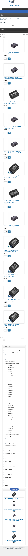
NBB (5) (9, 411)
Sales (26, 31)
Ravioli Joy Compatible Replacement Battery (10, 102)
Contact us (12, 547)
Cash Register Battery (10, 361)
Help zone (5, 547)
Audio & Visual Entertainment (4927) (12, 350)
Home (1, 18)
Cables (6, 448)
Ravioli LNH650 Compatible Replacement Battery (11, 201)
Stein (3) (9, 424)
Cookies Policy (18, 548)
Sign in (11, 5)
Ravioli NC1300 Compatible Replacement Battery (11, 325)
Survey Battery (9, 441)
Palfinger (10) (10, 413)
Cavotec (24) (10, 377)
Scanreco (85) (10, 417)
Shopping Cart (15, 8)
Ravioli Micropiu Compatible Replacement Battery (12, 300)
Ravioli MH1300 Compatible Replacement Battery (12, 250)
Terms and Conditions (20, 547)
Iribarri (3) (10, 398)
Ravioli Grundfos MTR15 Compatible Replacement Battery (13, 77)
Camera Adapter (8, 450)
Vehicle (6, 485)
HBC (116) (10, 388)
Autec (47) (10, 371)
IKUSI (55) (10, 394)
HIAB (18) (10, 392)
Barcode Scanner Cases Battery (13, 359)
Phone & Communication (10, 480)
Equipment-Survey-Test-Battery (12, 434)
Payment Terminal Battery (11, 438)
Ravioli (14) (10, 415)
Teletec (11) (10, 430)
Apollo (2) (9, 369)
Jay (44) (9, 403)
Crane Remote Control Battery (12, 363)
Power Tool (7, 482)
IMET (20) (9, 396)
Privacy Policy (10, 548)
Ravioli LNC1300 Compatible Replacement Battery (12, 176)
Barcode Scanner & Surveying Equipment (10, 18)
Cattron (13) (10, 373)
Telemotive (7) (10, 426)
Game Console (8, 461)
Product (15, 31)
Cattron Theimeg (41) (12, 375)
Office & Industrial (8, 474)
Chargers (7, 458)
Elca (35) (9, 382)
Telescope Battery (10, 443)
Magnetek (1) (10, 409)
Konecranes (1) (11, 407)
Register (17, 5)
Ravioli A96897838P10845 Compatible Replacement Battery (13, 53)
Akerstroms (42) (11, 367)
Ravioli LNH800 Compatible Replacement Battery (11, 226)
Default (23, 31)
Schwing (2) (10, 419)
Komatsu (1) (10, 405)
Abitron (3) (10, 365)
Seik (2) (9, 421)
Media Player (7, 472)
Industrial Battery (9, 436)
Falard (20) (10, 384)
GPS (6, 464)
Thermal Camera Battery (11, 445)
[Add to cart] (9, 58)
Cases (6, 456)
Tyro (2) (9, 432)
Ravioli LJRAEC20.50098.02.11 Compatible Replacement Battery (13, 152)
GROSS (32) (10, 386)
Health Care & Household (10, 466)
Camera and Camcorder (10, 453)
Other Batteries (8, 477)
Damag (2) (10, 380)
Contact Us (24, 8)
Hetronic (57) (10, 390)
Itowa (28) (10, 401)
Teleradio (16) (10, 428)
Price (19, 31)
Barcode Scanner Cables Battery (13, 354)
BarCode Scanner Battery (11, 357)
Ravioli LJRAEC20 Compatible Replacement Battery (12, 127)
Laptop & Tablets (8, 469)
